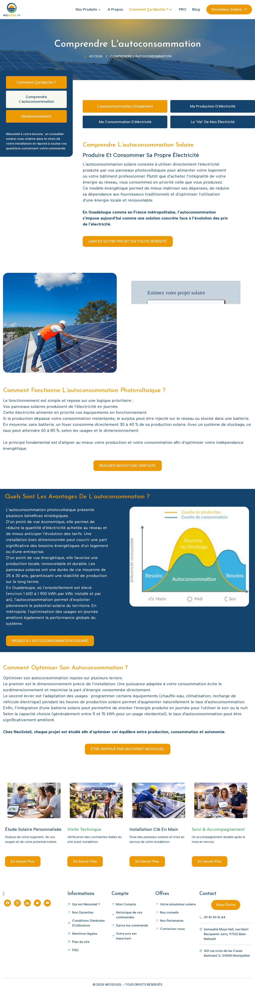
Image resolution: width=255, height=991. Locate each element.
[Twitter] (37, 903)
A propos (115, 9)
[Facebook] (7, 903)
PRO (182, 9)
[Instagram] (17, 903)
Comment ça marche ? (148, 9)
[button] (128, 241)
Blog (196, 9)
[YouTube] (47, 903)
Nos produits (86, 9)
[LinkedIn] (27, 903)
